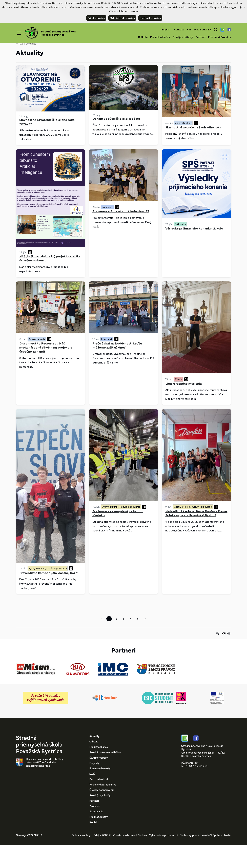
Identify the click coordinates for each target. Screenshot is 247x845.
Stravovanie (96, 811)
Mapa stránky (202, 29)
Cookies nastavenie (124, 835)
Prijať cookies (96, 18)
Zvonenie (94, 806)
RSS (189, 29)
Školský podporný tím (101, 790)
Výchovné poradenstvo (102, 784)
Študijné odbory (183, 37)
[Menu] (19, 33)
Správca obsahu (222, 835)
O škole (143, 37)
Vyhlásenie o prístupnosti (163, 835)
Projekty (94, 763)
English (165, 29)
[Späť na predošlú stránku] (17, 43)
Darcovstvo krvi (98, 779)
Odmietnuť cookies (122, 18)
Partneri (200, 37)
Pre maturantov (98, 816)
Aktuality (94, 736)
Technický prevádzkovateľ (195, 835)
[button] (215, 30)
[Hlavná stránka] (21, 43)
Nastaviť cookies (150, 18)
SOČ (92, 773)
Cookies (142, 835)
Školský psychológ (100, 795)
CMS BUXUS (34, 835)
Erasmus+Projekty (219, 37)
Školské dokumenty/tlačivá (105, 752)
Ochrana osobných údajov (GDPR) (91, 835)
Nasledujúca (145, 618)
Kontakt (179, 29)
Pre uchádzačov (160, 37)
